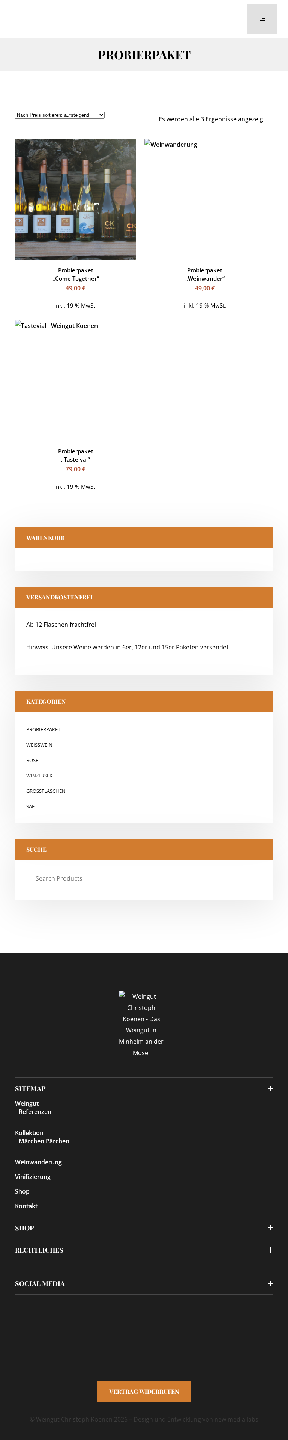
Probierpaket (43, 729)
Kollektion (29, 1133)
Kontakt (26, 1206)
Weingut (27, 1103)
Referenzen (35, 1112)
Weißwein (39, 744)
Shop (22, 1191)
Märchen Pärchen (44, 1141)
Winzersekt (40, 775)
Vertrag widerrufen (144, 1391)
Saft (31, 806)
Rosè (32, 760)
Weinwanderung (38, 1162)
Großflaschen (46, 791)
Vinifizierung (33, 1177)
